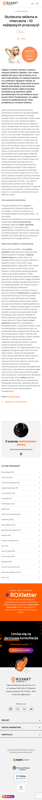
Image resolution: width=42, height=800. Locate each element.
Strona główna (22, 11)
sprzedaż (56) (6, 562)
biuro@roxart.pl (24, 695)
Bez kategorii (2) (7, 472)
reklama (21, 32)
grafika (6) (5, 509)
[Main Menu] (37, 3)
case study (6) (6, 477)
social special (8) (8, 556)
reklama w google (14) (10, 541)
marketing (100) (7, 520)
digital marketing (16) (9, 488)
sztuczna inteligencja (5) (11, 572)
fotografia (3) (6, 498)
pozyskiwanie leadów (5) (11, 530)
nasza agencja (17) (8, 525)
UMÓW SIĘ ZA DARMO (21, 650)
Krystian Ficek (13, 397)
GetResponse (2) (8, 504)
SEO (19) (4, 546)
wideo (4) (5, 577)
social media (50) (8, 551)
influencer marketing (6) (10, 514)
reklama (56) (6, 535)
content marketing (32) (10, 483)
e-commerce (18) (8, 493)
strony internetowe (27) (10, 567)
